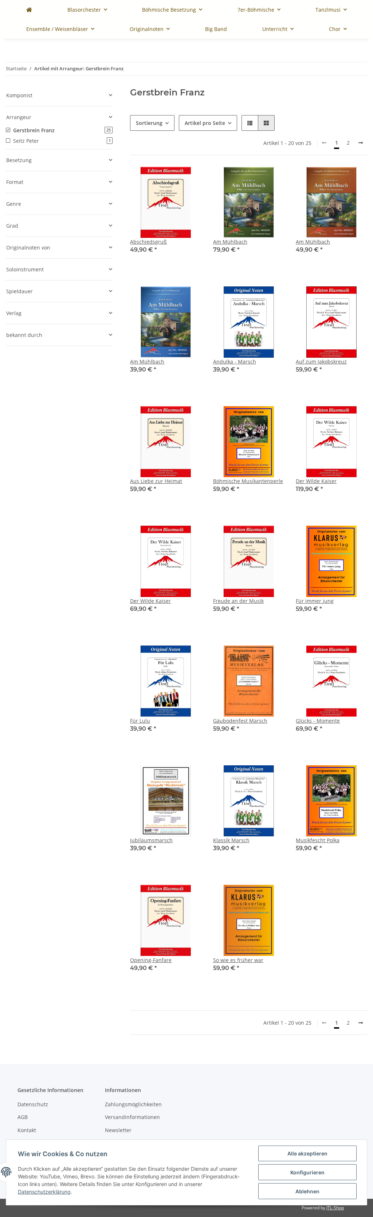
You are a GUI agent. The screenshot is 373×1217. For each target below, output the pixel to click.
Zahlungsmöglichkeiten (133, 1104)
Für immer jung (315, 600)
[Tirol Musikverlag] (29, 9)
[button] (250, 123)
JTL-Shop (335, 1208)
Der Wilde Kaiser (316, 481)
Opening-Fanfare (151, 960)
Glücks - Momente (318, 720)
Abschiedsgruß (148, 241)
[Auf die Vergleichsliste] (170, 179)
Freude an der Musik (238, 600)
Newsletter (118, 1130)
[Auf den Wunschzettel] (189, 179)
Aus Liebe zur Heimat (156, 481)
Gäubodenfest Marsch (240, 720)
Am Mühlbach (230, 241)
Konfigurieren (307, 1172)
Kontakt (26, 1130)
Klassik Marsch (231, 840)
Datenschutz (32, 1104)
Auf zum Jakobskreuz (321, 361)
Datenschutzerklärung (44, 1192)
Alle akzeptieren (307, 1153)
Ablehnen (307, 1191)
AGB (22, 1117)
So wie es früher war (238, 960)
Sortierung (149, 122)
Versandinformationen (132, 1117)
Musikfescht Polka (317, 840)
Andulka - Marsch (234, 361)
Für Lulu (140, 720)
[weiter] (360, 143)
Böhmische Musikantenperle (248, 481)
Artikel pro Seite (205, 122)
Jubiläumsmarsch (151, 840)
